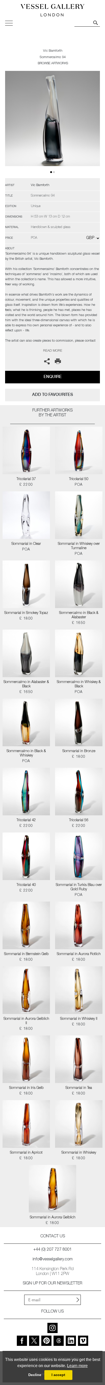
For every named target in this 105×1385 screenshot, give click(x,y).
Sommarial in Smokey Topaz (26, 613)
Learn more (77, 1366)
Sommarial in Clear (26, 544)
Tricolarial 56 (78, 820)
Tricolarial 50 (78, 479)
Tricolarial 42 (26, 820)
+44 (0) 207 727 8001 (52, 1250)
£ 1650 (78, 623)
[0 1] (52, 124)
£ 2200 (26, 485)
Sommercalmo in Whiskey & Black (79, 684)
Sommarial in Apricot (26, 1153)
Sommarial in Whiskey (78, 1153)
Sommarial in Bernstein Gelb (26, 954)
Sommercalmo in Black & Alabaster (78, 615)
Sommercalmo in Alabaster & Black (26, 684)
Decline (34, 1375)
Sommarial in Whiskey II (78, 1019)
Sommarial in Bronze (78, 751)
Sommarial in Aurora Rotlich (79, 954)
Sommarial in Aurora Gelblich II (26, 1021)
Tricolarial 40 (26, 885)
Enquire (53, 376)
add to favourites (52, 394)
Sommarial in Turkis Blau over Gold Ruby (79, 887)
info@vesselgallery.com (53, 1260)
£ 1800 (26, 619)
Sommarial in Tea (78, 1088)
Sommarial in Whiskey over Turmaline (79, 546)
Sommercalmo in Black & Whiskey (26, 754)
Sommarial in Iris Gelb (26, 1088)
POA (79, 485)
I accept (58, 1375)
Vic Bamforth (53, 51)
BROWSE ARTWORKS (53, 63)
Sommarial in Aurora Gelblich (52, 1217)
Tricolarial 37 (26, 479)
